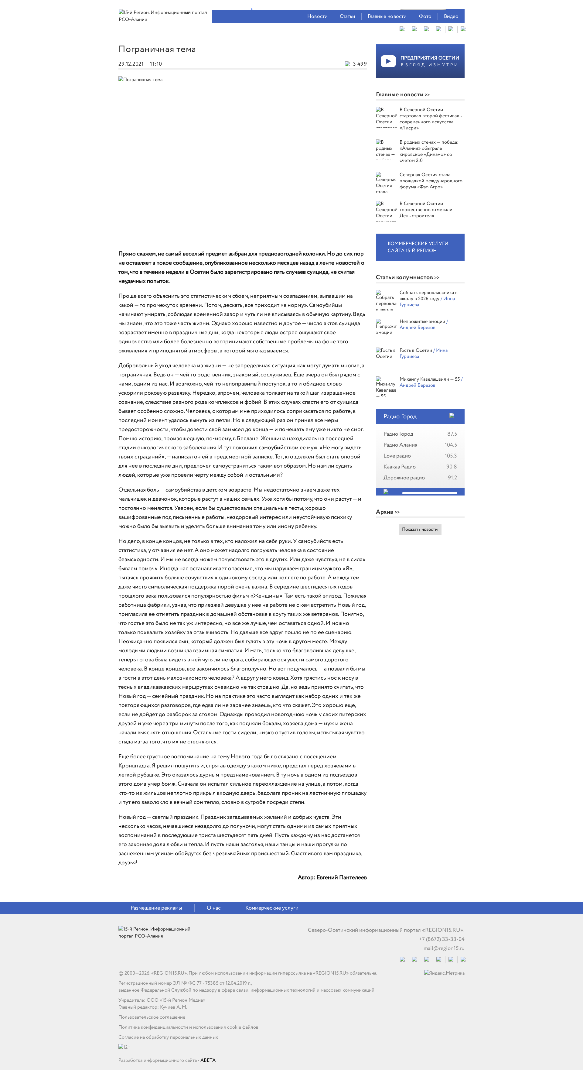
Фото (425, 16)
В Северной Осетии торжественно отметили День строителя (426, 209)
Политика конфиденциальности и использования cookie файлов (188, 1027)
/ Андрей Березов (424, 324)
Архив (385, 512)
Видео (451, 16)
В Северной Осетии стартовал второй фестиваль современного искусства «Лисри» (431, 119)
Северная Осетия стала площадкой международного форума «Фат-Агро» (431, 180)
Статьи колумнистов (404, 277)
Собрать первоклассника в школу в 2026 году (429, 295)
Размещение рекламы (156, 908)
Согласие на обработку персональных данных (168, 1037)
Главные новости (387, 16)
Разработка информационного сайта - (167, 1060)
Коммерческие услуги (271, 908)
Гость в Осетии (416, 350)
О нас (214, 908)
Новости (317, 16)
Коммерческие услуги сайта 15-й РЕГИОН (418, 247)
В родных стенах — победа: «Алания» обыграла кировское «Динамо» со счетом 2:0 (429, 151)
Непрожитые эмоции (423, 321)
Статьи (347, 16)
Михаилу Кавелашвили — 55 (430, 379)
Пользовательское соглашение (151, 1017)
